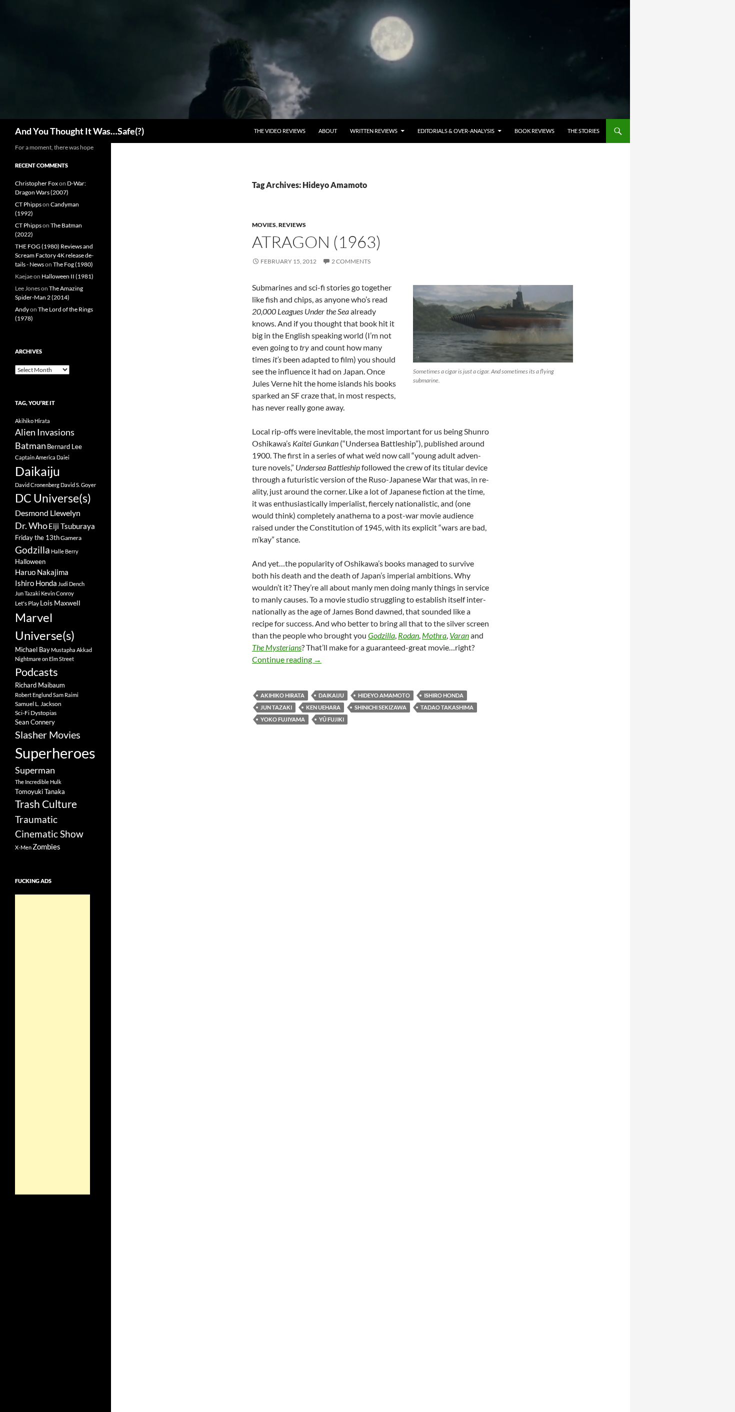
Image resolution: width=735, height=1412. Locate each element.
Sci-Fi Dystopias (35, 712)
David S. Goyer (78, 485)
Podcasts (36, 671)
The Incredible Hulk (38, 781)
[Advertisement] (52, 1044)
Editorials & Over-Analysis (456, 131)
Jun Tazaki (276, 707)
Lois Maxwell (60, 602)
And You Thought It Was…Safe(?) (79, 131)
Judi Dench (71, 583)
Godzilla (32, 550)
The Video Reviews (280, 131)
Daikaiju (331, 695)
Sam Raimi (65, 695)
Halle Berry (64, 551)
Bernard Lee (64, 446)
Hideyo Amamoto (384, 695)
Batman (30, 445)
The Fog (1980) (73, 264)
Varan (459, 635)
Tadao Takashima (447, 707)
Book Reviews (534, 131)
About (327, 131)
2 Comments (351, 261)
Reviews (292, 224)
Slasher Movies (47, 734)
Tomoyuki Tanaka (40, 792)
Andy (22, 309)
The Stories (584, 131)
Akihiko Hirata (282, 695)
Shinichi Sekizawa (380, 707)
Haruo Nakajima (41, 572)
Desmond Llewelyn (47, 513)
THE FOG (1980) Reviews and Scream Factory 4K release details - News (54, 255)
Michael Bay (32, 650)
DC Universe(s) (53, 498)
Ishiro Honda (444, 695)
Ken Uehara (323, 707)
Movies (264, 224)
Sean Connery (35, 722)
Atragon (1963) (316, 242)
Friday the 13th (37, 538)
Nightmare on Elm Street (44, 659)
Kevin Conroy (57, 593)
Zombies (46, 846)
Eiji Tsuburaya (71, 526)
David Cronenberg (37, 485)
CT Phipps (28, 204)
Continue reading (287, 659)
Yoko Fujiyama (282, 719)
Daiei (63, 457)
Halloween (30, 562)
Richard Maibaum (40, 685)
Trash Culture (46, 804)
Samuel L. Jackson (38, 704)
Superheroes (55, 753)
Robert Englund (33, 695)
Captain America (35, 457)
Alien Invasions (44, 432)
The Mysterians (277, 647)
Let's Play (27, 603)
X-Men (23, 847)
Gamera (71, 538)
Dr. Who (31, 525)
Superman (35, 770)
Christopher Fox (36, 183)
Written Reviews (374, 131)
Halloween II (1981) (68, 276)
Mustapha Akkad (71, 649)
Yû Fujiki (331, 719)
